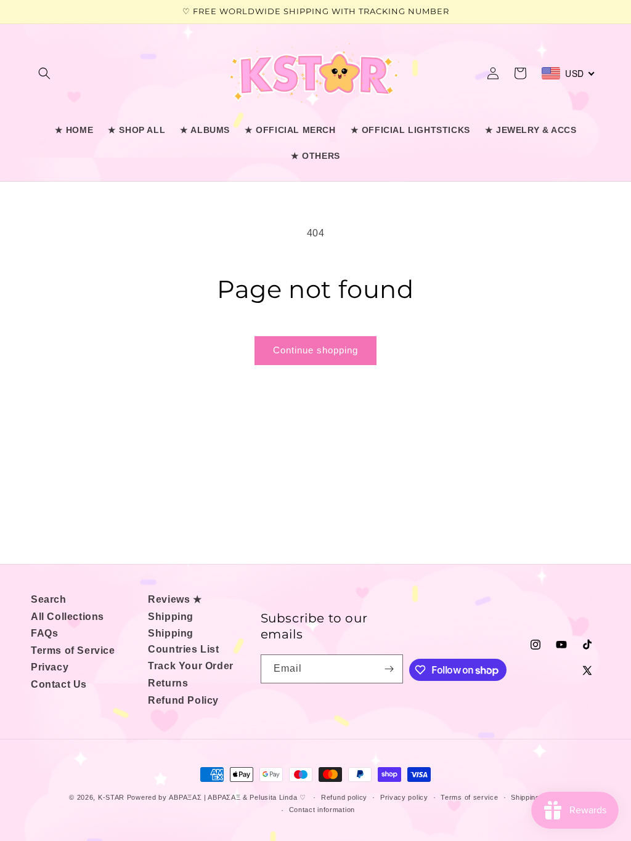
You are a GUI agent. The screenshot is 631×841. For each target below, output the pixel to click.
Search (49, 599)
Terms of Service (73, 650)
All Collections (67, 616)
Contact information (322, 809)
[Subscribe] (388, 668)
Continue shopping (315, 350)
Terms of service (469, 797)
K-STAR (111, 797)
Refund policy (344, 797)
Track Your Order (191, 666)
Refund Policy (183, 700)
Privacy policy (404, 797)
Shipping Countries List (183, 641)
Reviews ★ (175, 599)
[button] (44, 73)
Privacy (49, 667)
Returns (168, 683)
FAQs (44, 633)
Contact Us (59, 684)
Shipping (170, 616)
